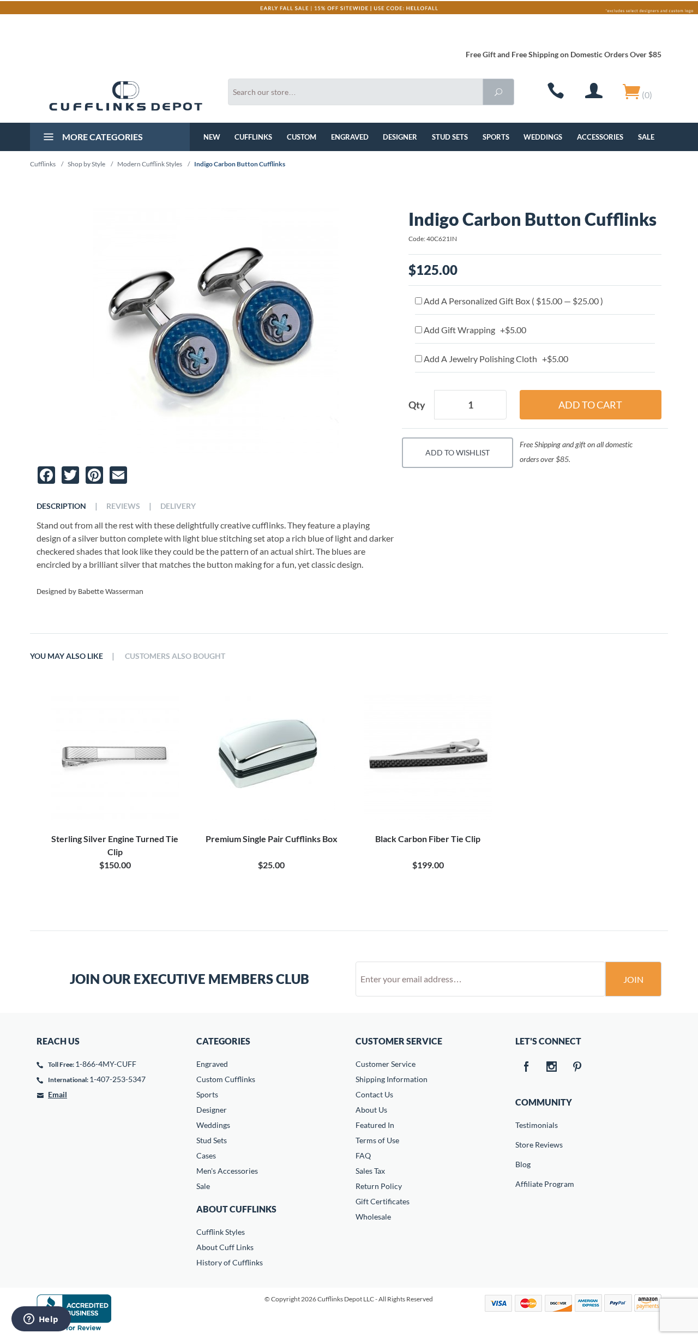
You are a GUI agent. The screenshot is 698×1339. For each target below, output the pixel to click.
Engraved (350, 137)
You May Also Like (66, 656)
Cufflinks (253, 137)
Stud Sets (450, 137)
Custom (301, 137)
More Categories (102, 136)
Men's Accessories (227, 1170)
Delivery (178, 506)
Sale (646, 137)
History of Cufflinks (229, 1262)
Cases (206, 1155)
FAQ (363, 1155)
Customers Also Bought (175, 656)
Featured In (375, 1125)
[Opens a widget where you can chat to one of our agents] (41, 1320)
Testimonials (523, 1125)
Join (633, 979)
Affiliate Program (523, 1183)
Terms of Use (377, 1140)
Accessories (600, 137)
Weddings (543, 137)
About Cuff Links (225, 1247)
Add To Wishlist (457, 452)
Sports (496, 137)
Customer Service (386, 1063)
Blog (523, 1164)
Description (61, 506)
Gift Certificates (383, 1201)
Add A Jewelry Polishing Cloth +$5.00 (495, 358)
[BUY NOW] (114, 756)
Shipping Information (392, 1079)
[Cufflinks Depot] (125, 96)
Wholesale (373, 1216)
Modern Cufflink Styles (149, 164)
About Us (371, 1109)
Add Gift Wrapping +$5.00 (474, 330)
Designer (400, 137)
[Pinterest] (577, 1067)
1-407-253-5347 (117, 1079)
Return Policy (379, 1186)
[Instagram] (552, 1067)
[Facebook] (526, 1067)
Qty (416, 405)
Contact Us (374, 1094)
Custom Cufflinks (225, 1079)
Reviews (123, 506)
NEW (211, 137)
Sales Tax (370, 1170)
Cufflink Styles (220, 1231)
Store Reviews (523, 1144)
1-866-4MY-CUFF (105, 1063)
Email (57, 1094)
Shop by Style (86, 164)
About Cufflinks (236, 1209)
